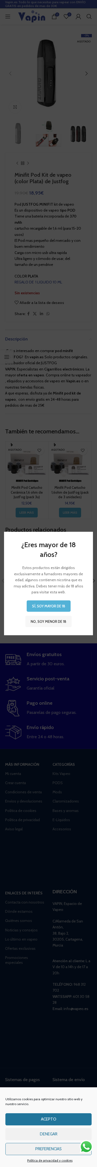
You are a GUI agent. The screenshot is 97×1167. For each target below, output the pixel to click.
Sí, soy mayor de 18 (48, 606)
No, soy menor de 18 (48, 621)
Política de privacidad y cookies (49, 1160)
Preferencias (48, 1148)
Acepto (48, 1119)
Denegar (48, 1134)
